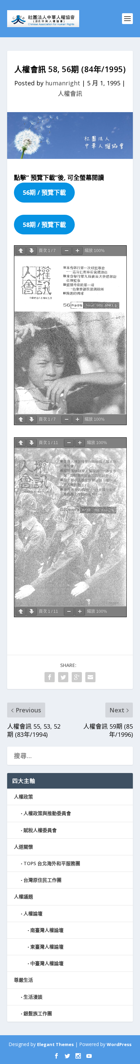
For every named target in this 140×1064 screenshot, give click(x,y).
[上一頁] (21, 251)
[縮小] (67, 251)
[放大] (77, 251)
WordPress (119, 1044)
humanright (62, 83)
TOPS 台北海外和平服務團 (51, 863)
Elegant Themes (55, 1044)
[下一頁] (32, 251)
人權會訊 (70, 93)
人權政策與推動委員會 (47, 813)
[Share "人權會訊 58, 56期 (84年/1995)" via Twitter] (63, 677)
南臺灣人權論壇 (47, 930)
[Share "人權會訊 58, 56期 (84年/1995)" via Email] (90, 677)
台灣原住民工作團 (42, 880)
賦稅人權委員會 (40, 830)
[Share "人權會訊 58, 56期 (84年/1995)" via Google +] (77, 677)
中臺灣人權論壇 (47, 963)
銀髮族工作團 (37, 1013)
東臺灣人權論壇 (47, 946)
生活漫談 (32, 997)
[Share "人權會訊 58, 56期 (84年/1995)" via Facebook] (49, 677)
